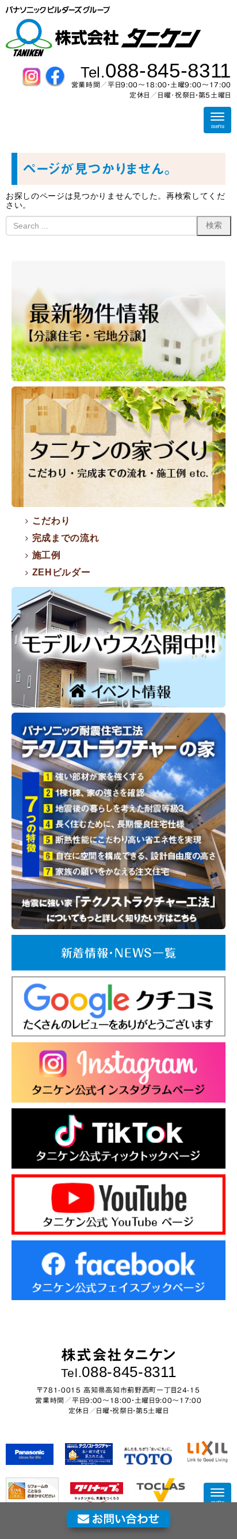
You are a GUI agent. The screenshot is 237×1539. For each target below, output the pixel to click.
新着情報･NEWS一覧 (118, 952)
